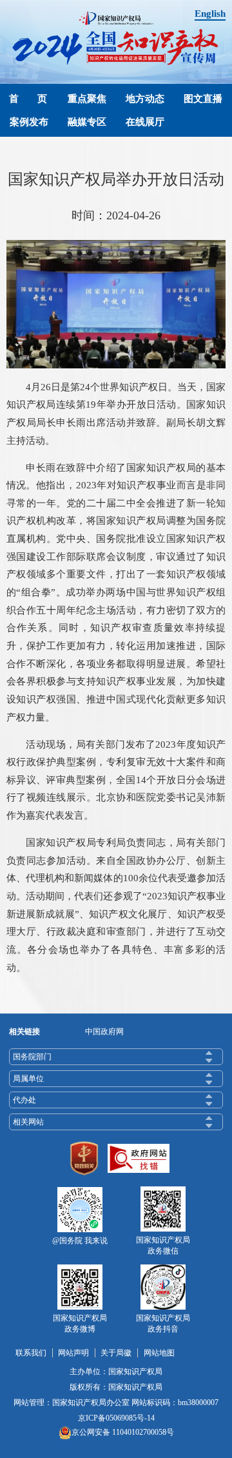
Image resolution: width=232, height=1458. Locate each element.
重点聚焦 (87, 98)
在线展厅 (145, 121)
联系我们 (30, 1353)
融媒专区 (87, 121)
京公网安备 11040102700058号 (123, 1432)
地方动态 (145, 98)
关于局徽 (116, 1353)
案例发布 (29, 121)
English (210, 13)
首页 (33, 98)
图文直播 (203, 98)
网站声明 (73, 1353)
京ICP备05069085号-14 (116, 1418)
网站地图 (159, 1353)
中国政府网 (104, 1031)
